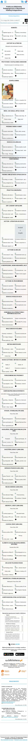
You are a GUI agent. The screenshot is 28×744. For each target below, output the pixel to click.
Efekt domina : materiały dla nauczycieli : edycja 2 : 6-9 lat (15, 630)
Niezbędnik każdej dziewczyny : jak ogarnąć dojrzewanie (15, 625)
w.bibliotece (13, 664)
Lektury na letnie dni (7, 686)
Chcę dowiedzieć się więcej (7, 739)
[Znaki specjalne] (26, 23)
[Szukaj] (26, 20)
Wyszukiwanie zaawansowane (7, 22)
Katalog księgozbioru (14, 16)
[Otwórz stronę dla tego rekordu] (8, 31)
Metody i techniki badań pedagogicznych (12, 621)
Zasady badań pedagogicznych (10, 616)
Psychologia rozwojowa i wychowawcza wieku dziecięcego (15, 620)
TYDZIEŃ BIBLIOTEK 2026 (8, 708)
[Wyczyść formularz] (23, 23)
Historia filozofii (7, 619)
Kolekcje (17, 22)
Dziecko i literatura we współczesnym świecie (13, 635)
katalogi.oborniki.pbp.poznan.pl (8, 701)
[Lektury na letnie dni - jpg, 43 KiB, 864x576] (7, 703)
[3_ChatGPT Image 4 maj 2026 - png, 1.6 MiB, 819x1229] (10, 717)
